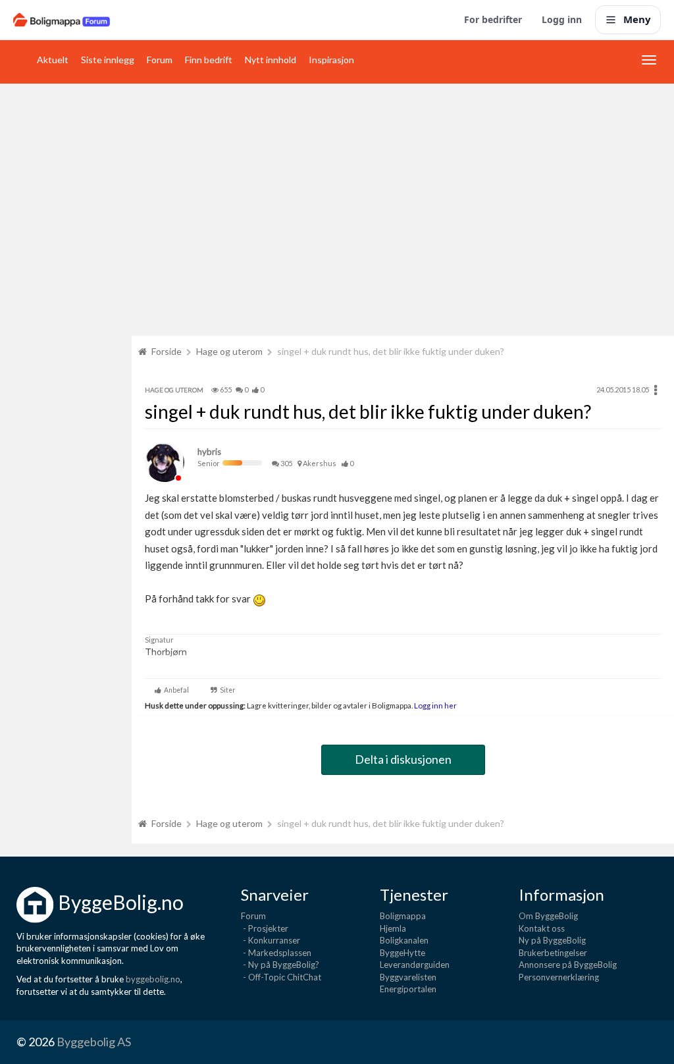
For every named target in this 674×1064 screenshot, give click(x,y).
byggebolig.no (153, 979)
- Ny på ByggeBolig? (280, 964)
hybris (209, 451)
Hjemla (393, 928)
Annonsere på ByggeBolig (568, 964)
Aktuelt (52, 59)
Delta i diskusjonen (403, 759)
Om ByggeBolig (548, 916)
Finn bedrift (208, 59)
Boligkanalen (404, 940)
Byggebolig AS (94, 1041)
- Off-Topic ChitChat (281, 977)
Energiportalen (408, 989)
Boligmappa (403, 916)
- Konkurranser (270, 940)
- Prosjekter (264, 928)
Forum (159, 59)
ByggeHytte (402, 952)
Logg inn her (435, 705)
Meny (637, 19)
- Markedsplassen (276, 952)
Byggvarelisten (408, 977)
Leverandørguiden (415, 964)
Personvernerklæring (559, 977)
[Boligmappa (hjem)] (61, 20)
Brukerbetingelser (553, 952)
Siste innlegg (107, 59)
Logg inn (562, 19)
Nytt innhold (270, 59)
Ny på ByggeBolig (552, 940)
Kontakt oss (542, 928)
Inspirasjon (331, 59)
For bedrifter (493, 19)
